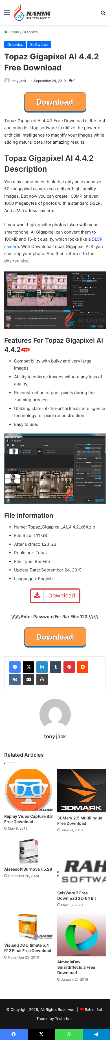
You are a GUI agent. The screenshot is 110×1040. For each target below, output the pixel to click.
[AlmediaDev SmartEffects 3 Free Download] (81, 935)
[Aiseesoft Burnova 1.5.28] (28, 851)
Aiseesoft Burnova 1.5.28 (28, 869)
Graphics (30, 32)
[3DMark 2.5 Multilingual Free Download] (81, 790)
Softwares (39, 44)
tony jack (19, 81)
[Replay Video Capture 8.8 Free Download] (28, 790)
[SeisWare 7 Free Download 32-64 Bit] (81, 863)
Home (13, 32)
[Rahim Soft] (32, 12)
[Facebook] (15, 667)
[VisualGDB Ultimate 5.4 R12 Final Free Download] (28, 927)
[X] (28, 667)
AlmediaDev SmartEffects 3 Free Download (76, 967)
